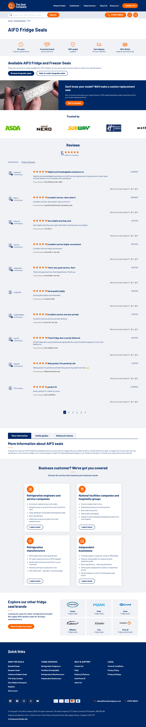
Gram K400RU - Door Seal (51, 275)
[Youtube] (37, 701)
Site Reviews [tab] (13, 162)
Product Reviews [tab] (28, 162)
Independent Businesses (51, 678)
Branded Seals (20, 21)
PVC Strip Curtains (15, 678)
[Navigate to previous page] (60, 411)
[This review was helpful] (131, 189)
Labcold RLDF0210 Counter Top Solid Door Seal (58, 205)
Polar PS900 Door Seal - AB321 (53, 182)
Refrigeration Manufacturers (52, 674)
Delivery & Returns (81, 674)
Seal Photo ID (79, 678)
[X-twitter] (31, 701)
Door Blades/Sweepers (17, 682)
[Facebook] (17, 701)
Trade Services (89, 6)
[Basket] (135, 15)
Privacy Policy (113, 670)
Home (10, 21)
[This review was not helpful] (135, 189)
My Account (13, 691)
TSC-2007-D (48, 229)
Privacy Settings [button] (114, 674)
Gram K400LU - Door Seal (51, 252)
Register (11, 687)
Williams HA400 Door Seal (52, 371)
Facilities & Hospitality (50, 670)
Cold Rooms (75, 6)
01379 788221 (132, 701)
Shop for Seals (59, 6)
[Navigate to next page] (85, 412)
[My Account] (129, 15)
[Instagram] (24, 701)
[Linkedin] (10, 701)
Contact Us (130, 5)
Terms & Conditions (115, 666)
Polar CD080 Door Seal (51, 348)
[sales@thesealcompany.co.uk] (95, 701)
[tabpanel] (73, 447)
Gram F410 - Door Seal (50, 322)
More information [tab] (20, 435)
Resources (114, 6)
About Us (103, 6)
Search (53, 14)
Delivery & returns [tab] (64, 435)
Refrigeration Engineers (51, 666)
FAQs (76, 670)
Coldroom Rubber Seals (17, 674)
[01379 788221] (125, 701)
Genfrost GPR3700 (49, 395)
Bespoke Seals (14, 670)
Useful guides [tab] (41, 435)
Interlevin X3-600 (49, 299)
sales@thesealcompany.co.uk (109, 701)
